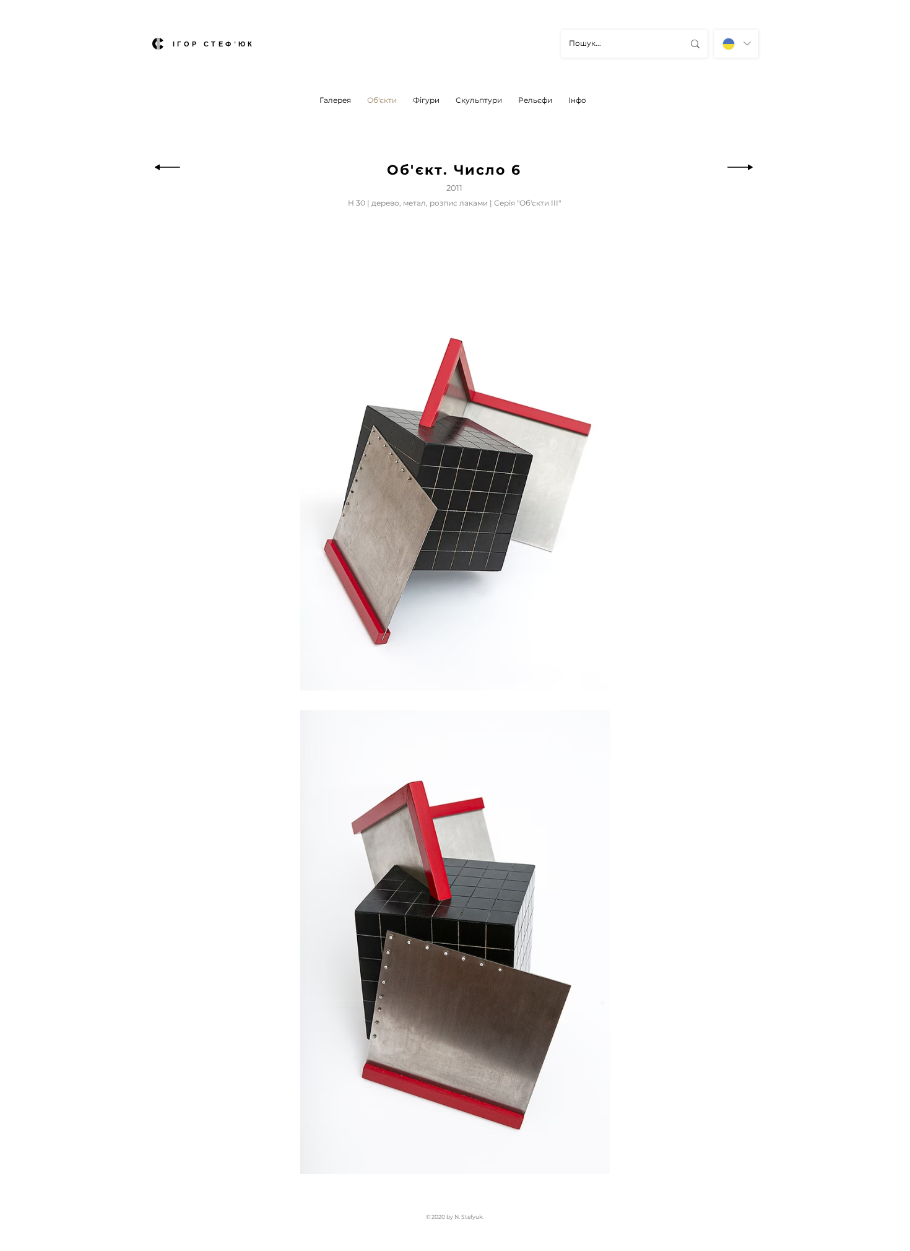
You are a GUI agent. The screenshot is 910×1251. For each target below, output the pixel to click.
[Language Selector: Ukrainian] (736, 44)
